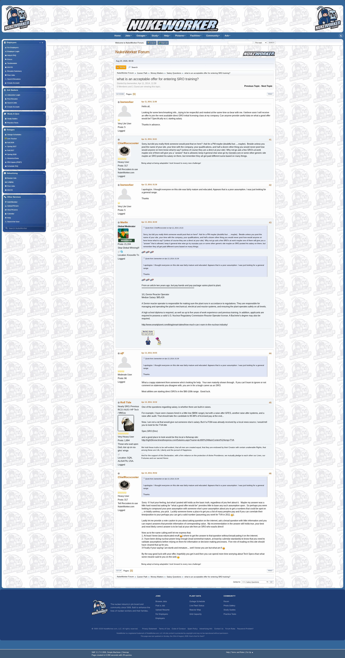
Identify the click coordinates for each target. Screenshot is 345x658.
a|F (122, 353)
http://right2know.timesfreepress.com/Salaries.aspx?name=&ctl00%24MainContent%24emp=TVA (188, 440)
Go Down (120, 94)
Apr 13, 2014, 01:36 (149, 185)
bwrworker (126, 102)
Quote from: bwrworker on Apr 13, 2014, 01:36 (162, 259)
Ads (227, 35)
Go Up (118, 570)
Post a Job (160, 605)
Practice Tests (230, 614)
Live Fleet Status (196, 605)
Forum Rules (230, 629)
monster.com (235, 153)
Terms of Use (164, 629)
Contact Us (218, 629)
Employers (160, 618)
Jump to (236, 582)
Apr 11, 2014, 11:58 (149, 102)
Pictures (179, 35)
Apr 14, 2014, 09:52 (149, 473)
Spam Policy (193, 629)
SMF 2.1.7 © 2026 (99, 652)
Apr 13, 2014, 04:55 (149, 353)
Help (166, 35)
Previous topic (252, 86)
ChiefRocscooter (128, 143)
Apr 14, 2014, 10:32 (149, 402)
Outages (141, 35)
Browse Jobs (161, 601)
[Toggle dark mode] (341, 35)
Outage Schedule (197, 601)
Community (212, 35)
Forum (226, 601)
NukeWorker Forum (132, 52)
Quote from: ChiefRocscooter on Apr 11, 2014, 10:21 (164, 228)
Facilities (195, 35)
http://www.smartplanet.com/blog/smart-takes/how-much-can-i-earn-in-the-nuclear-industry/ (185, 324)
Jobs (127, 35)
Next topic (266, 86)
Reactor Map (195, 610)
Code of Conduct (179, 629)
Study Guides (229, 610)
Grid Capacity (195, 614)
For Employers (162, 614)
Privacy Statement (149, 629)
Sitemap (125, 652)
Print (270, 94)
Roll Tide (125, 402)
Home (117, 35)
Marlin (124, 222)
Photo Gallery (229, 605)
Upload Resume (162, 610)
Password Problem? (245, 629)
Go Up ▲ (249, 652)
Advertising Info (205, 629)
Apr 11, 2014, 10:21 (149, 139)
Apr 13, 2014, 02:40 (149, 222)
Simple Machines (114, 652)
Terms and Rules (237, 652)
